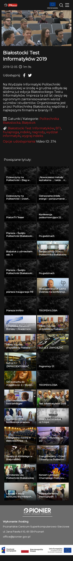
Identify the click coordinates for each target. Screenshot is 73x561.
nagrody (38, 132)
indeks (25, 132)
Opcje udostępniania (19, 141)
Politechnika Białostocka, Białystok (31, 120)
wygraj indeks (32, 136)
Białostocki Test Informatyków (31, 128)
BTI (58, 128)
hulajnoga (11, 132)
